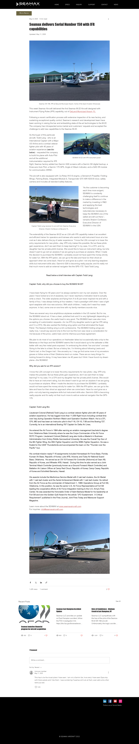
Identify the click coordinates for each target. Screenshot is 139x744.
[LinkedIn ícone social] (104, 701)
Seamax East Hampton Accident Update (68, 610)
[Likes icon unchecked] (36, 687)
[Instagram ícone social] (120, 701)
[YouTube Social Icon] (115, 701)
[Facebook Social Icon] (110, 701)
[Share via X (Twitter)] (36, 582)
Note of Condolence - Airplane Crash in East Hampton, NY (103, 610)
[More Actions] (108, 672)
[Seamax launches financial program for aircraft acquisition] (34, 614)
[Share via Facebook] (30, 582)
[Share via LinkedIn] (41, 582)
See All (118, 601)
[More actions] (108, 19)
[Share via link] (46, 582)
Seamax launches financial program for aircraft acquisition (33, 627)
